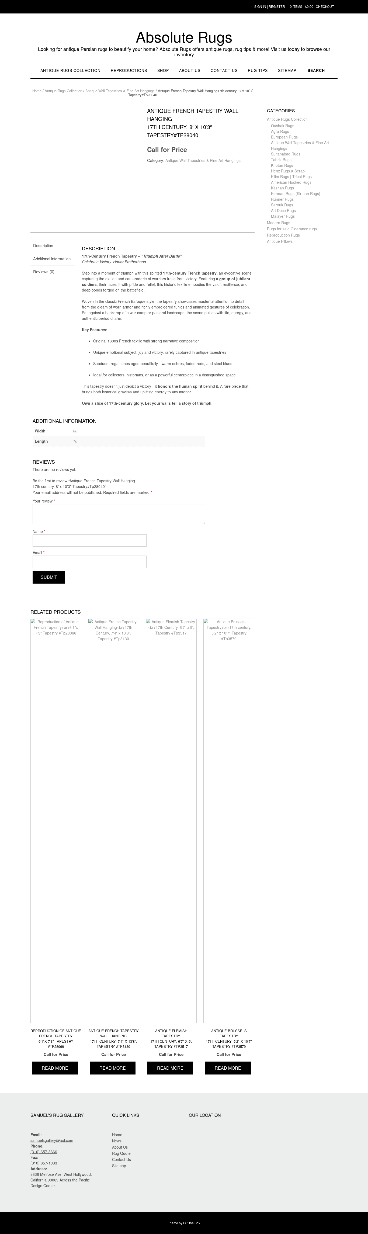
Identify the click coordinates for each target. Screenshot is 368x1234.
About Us (189, 70)
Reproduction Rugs (283, 235)
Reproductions (129, 70)
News (116, 1140)
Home (36, 90)
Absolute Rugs (184, 36)
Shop (163, 70)
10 (75, 441)
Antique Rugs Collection (70, 70)
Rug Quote (121, 1153)
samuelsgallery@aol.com (51, 1140)
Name (39, 531)
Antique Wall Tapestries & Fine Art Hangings (120, 90)
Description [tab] (43, 245)
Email (39, 552)
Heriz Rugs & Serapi (288, 171)
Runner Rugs (282, 199)
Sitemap (287, 70)
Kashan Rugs (282, 187)
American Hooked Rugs (291, 182)
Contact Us (224, 70)
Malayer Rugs (283, 216)
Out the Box (191, 1223)
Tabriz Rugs (281, 159)
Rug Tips (258, 70)
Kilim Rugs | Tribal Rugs (291, 176)
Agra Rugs (280, 131)
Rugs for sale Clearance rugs (292, 228)
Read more (55, 1068)
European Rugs (284, 137)
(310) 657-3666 (43, 1151)
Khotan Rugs (282, 165)
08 (75, 431)
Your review (44, 501)
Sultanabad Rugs (285, 154)
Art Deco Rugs (283, 210)
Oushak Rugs (282, 125)
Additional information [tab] (52, 258)
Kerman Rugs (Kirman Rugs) (295, 193)
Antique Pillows (280, 241)
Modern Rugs (278, 222)
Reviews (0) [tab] (43, 271)
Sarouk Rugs (282, 204)
